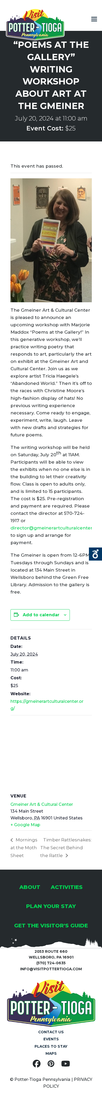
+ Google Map (25, 824)
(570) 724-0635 (51, 963)
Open (95, 554)
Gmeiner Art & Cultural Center (41, 804)
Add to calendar (41, 614)
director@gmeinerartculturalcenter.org (56, 528)
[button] (94, 19)
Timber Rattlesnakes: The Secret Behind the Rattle (66, 847)
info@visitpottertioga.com (51, 969)
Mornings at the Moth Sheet (23, 847)
